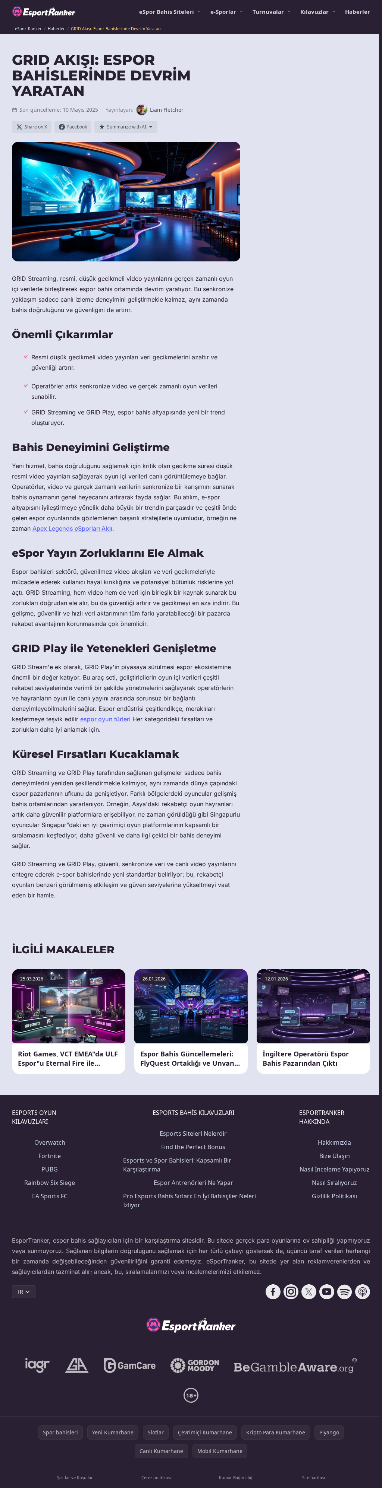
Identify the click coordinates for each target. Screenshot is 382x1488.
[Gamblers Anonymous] (77, 1365)
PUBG (49, 1169)
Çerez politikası (156, 1477)
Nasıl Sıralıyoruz (334, 1183)
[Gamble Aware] (295, 1365)
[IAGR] (37, 1365)
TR (20, 1291)
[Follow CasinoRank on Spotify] (344, 1291)
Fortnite (49, 1156)
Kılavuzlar (314, 11)
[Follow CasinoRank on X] (308, 1291)
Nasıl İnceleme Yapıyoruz (335, 1169)
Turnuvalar (268, 11)
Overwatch (49, 1142)
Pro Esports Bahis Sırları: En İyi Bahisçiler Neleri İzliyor (189, 1200)
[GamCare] (130, 1365)
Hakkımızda (334, 1142)
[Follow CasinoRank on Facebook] (273, 1291)
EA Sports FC (50, 1196)
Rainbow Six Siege (49, 1183)
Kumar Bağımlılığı (236, 1477)
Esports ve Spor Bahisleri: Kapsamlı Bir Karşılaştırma (177, 1164)
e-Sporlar (223, 11)
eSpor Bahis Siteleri (166, 11)
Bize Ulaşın (334, 1156)
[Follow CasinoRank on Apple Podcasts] (362, 1291)
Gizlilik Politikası (334, 1196)
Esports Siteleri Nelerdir (193, 1133)
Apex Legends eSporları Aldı (72, 528)
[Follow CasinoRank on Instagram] (291, 1291)
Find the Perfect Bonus (193, 1147)
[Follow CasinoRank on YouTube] (326, 1291)
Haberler (357, 11)
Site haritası (313, 1477)
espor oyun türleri (105, 719)
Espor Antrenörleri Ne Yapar (193, 1183)
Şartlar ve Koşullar (75, 1477)
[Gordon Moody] (194, 1365)
